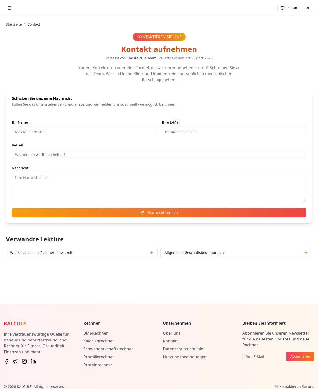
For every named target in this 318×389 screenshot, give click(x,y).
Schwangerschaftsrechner (108, 349)
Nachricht (20, 168)
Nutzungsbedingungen (185, 357)
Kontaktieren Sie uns (296, 386)
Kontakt (170, 341)
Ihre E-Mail (171, 122)
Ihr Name (20, 122)
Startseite (14, 24)
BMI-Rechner (95, 333)
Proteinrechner (97, 365)
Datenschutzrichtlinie (183, 349)
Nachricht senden (163, 212)
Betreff (17, 145)
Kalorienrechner (98, 341)
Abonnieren (300, 356)
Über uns (171, 333)
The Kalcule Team (141, 58)
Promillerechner (98, 357)
